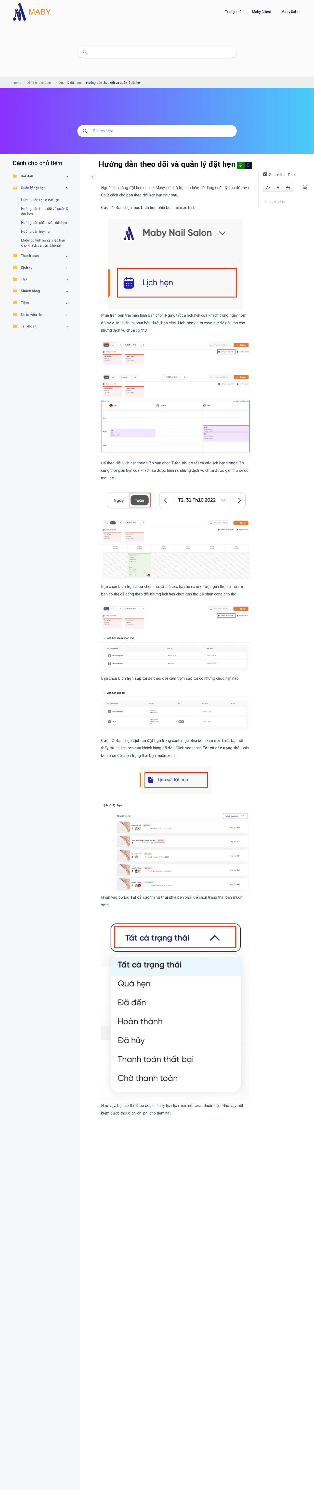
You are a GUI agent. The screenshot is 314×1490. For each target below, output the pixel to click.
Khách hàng (30, 291)
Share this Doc (282, 174)
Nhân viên (29, 314)
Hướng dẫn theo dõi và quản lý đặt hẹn (44, 211)
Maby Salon (291, 12)
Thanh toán (30, 256)
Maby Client (262, 12)
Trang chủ (233, 12)
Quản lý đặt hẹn (33, 188)
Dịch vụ (27, 267)
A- (268, 187)
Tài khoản (28, 326)
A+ (288, 187)
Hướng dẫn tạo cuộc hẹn (40, 200)
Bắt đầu (27, 176)
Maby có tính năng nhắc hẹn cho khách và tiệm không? (43, 242)
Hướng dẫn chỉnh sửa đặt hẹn (44, 223)
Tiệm (25, 303)
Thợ (24, 279)
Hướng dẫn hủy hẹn (36, 231)
